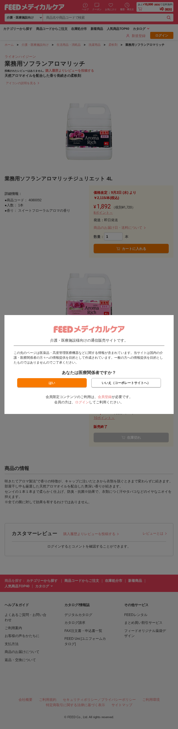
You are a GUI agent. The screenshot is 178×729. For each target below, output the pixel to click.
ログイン (82, 402)
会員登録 (105, 397)
